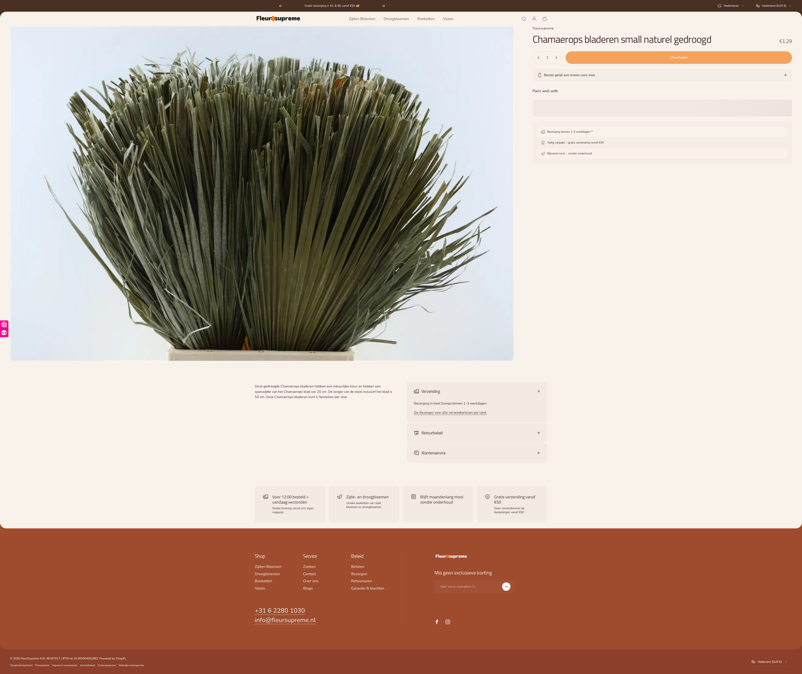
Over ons (310, 581)
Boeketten (263, 581)
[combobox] (731, 6)
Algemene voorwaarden (64, 665)
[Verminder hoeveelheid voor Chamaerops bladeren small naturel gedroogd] (537, 58)
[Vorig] (280, 6)
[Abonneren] (506, 586)
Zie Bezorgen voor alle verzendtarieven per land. (450, 412)
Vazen (260, 588)
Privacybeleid (42, 665)
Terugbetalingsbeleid (21, 665)
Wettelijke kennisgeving (131, 665)
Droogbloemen (267, 574)
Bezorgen (359, 574)
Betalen (357, 566)
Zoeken (309, 566)
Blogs (308, 588)
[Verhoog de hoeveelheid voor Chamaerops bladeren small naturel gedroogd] (557, 58)
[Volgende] (383, 6)
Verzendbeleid (87, 665)
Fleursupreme (543, 28)
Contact (309, 574)
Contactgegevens (107, 665)
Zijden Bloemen (268, 566)
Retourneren (361, 581)
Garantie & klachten (367, 588)
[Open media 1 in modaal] (262, 193)
